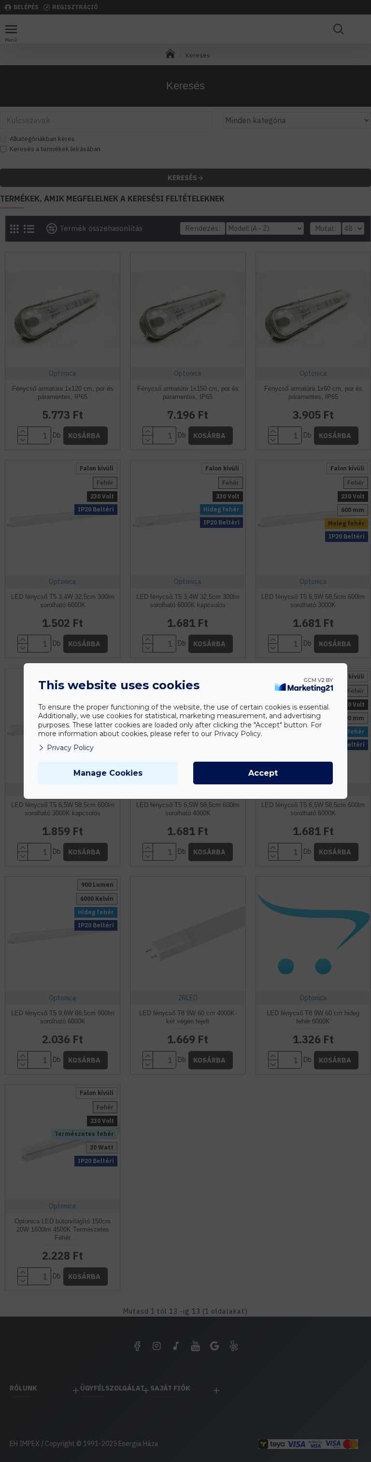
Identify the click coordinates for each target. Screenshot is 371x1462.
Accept (263, 773)
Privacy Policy (70, 747)
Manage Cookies (108, 773)
